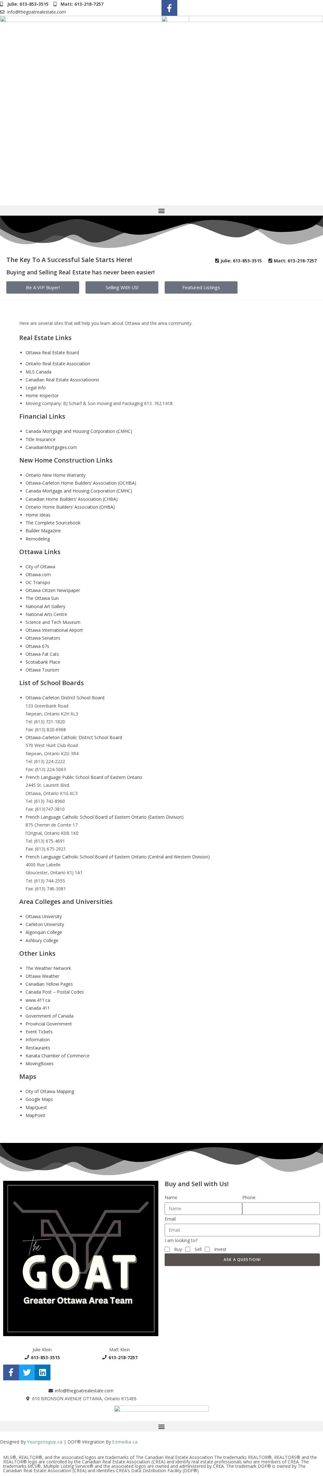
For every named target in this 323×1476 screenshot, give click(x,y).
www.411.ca (38, 1000)
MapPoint (35, 1115)
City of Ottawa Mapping (50, 1091)
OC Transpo (38, 582)
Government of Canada (49, 1016)
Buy (178, 1249)
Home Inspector (42, 395)
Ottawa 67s (37, 646)
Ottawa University (44, 916)
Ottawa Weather (42, 976)
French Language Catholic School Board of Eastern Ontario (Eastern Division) (105, 817)
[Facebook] (169, 8)
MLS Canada (38, 372)
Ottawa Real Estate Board (52, 353)
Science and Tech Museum (53, 622)
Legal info (36, 388)
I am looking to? (181, 1240)
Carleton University (45, 924)
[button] (161, 210)
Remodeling (38, 539)
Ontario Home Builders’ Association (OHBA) (70, 507)
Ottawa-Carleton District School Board (65, 698)
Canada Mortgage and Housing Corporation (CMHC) (79, 431)
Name (171, 1197)
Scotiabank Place (43, 662)
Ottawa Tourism (42, 670)
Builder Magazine (43, 531)
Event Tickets (39, 1032)
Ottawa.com (38, 574)
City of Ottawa (40, 567)
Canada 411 (38, 1008)
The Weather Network (48, 968)
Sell (198, 1249)
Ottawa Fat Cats (42, 654)
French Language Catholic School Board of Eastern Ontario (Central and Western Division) (118, 857)
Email (170, 1219)
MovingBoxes (40, 1064)
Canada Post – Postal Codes (55, 992)
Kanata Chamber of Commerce (58, 1056)
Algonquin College (44, 932)
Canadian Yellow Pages (49, 984)
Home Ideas (38, 515)
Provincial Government (49, 1024)
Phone (248, 1197)
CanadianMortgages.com (51, 447)
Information (38, 1040)
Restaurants (38, 1048)
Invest (220, 1249)
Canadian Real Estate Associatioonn (62, 380)
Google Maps (39, 1099)
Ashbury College (42, 940)
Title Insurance (41, 439)
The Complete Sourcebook (53, 523)
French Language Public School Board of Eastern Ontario (84, 777)
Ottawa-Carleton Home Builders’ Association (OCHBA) (81, 483)
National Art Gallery (45, 606)
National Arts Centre (46, 614)
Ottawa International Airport (54, 630)
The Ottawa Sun (42, 598)
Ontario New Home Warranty (55, 475)
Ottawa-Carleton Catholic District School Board (74, 737)
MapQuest (36, 1107)
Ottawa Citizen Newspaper (53, 590)
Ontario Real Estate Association (58, 364)
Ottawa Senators (43, 638)
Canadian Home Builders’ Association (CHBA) (72, 499)
